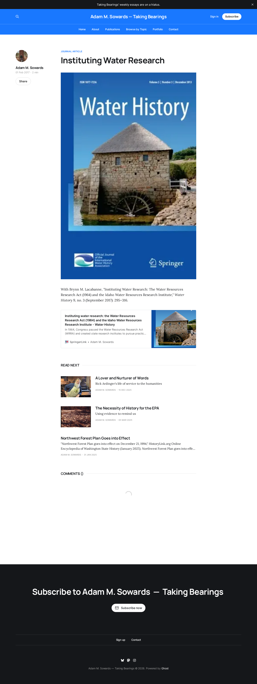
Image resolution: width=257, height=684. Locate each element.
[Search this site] (17, 16)
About (95, 29)
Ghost (165, 668)
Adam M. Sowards (29, 67)
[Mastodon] (128, 660)
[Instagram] (134, 660)
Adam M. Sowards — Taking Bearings (128, 16)
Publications (112, 29)
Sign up (120, 639)
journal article (71, 51)
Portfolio (158, 29)
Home (82, 29)
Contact (173, 29)
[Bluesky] (122, 660)
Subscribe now (131, 608)
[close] (252, 5)
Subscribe (231, 16)
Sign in (214, 16)
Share (23, 81)
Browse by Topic (136, 29)
